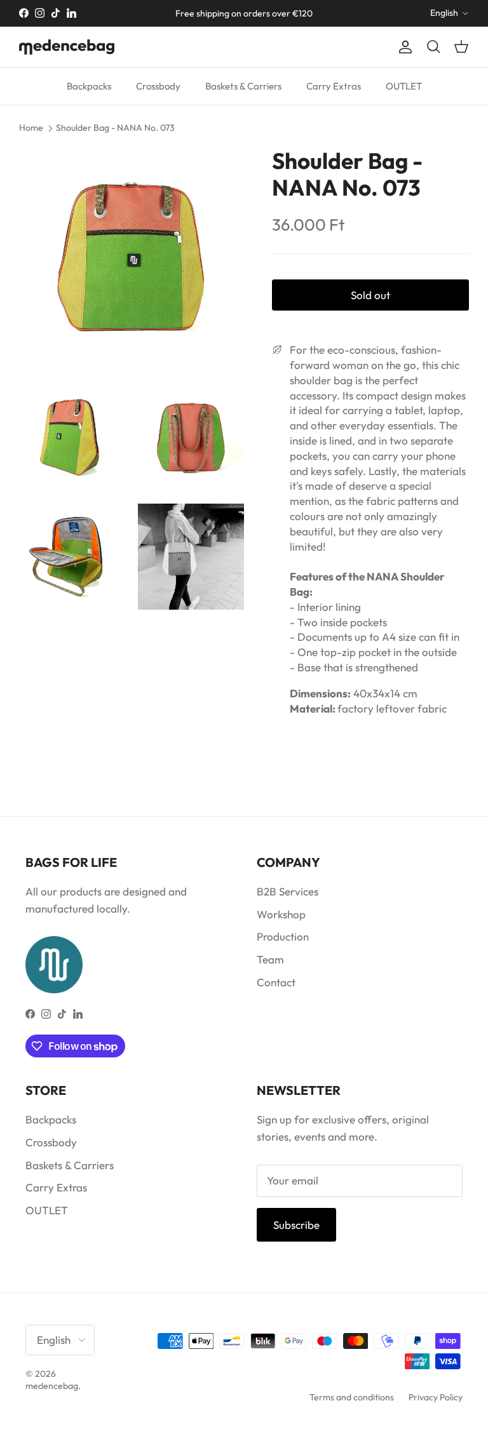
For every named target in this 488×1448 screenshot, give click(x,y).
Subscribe (296, 1224)
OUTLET (404, 86)
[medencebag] (66, 47)
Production (283, 936)
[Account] (403, 47)
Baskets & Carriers (243, 86)
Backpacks (89, 86)
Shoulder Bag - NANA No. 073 (115, 127)
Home (31, 127)
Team (270, 959)
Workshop (281, 914)
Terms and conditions (351, 1397)
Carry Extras (333, 86)
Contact (276, 982)
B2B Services (287, 891)
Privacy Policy (436, 1397)
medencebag (51, 1385)
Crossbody (158, 86)
